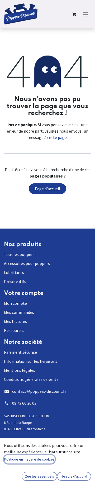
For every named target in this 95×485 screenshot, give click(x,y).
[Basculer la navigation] (85, 14)
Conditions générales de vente (31, 379)
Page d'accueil (47, 188)
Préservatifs (15, 281)
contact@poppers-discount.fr (39, 391)
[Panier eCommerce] (73, 14)
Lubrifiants (14, 272)
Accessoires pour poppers (27, 263)
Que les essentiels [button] (39, 476)
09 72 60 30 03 (24, 403)
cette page (57, 137)
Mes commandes (19, 312)
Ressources (14, 330)
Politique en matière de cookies (29, 459)
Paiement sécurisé (20, 352)
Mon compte (15, 303)
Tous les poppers (19, 254)
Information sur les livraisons (30, 361)
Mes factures (15, 321)
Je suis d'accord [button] (74, 476)
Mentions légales (19, 370)
